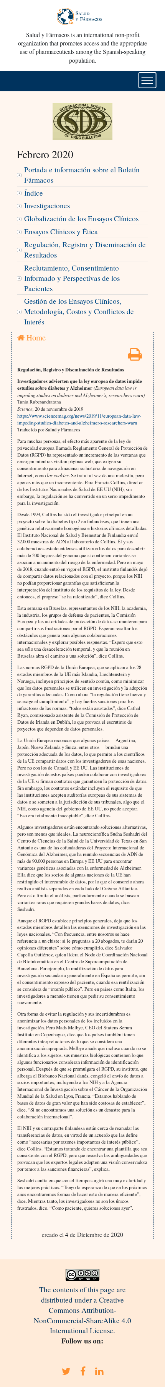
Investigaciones (47, 205)
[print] (135, 356)
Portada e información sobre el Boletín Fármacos (82, 175)
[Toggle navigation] (148, 80)
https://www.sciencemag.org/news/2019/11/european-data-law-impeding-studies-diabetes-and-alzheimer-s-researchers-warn (79, 419)
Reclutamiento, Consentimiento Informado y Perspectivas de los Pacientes (72, 278)
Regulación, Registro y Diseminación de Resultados (85, 249)
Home (35, 337)
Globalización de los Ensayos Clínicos (81, 218)
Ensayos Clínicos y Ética (61, 231)
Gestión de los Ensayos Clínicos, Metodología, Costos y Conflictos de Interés (79, 311)
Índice (33, 193)
